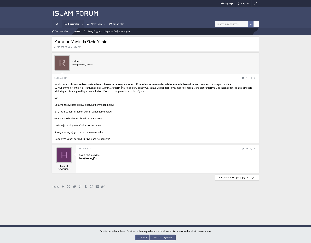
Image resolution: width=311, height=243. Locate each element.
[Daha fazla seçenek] (250, 24)
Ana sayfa (57, 24)
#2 (255, 148)
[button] (82, 24)
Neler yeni (96, 23)
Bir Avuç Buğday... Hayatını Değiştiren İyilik (101, 31)
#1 (255, 78)
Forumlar (73, 23)
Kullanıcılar (118, 23)
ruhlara (60, 46)
